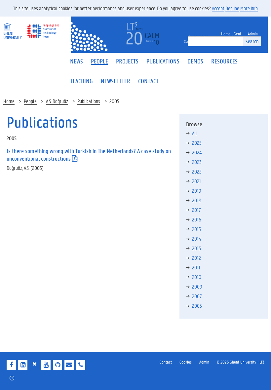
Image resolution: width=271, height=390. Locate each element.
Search (252, 41)
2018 (196, 200)
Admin (204, 362)
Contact (166, 362)
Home (9, 101)
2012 (196, 257)
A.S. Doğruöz (57, 101)
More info (249, 8)
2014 (196, 238)
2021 (196, 180)
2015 (196, 228)
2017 (196, 209)
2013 (196, 248)
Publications (88, 101)
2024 (197, 152)
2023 (197, 161)
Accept (218, 8)
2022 (197, 171)
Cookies (185, 362)
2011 (196, 267)
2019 (196, 190)
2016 (196, 219)
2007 (197, 295)
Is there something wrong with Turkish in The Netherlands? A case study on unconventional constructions (89, 154)
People (30, 101)
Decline (232, 8)
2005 (197, 305)
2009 (197, 286)
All (194, 133)
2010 (196, 276)
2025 (197, 142)
